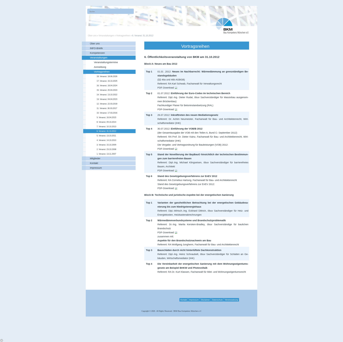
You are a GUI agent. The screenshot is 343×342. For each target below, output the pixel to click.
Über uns (92, 35)
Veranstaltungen (106, 35)
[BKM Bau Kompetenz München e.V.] (232, 25)
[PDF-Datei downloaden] (176, 87)
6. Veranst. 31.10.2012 (142, 35)
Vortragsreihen (123, 35)
